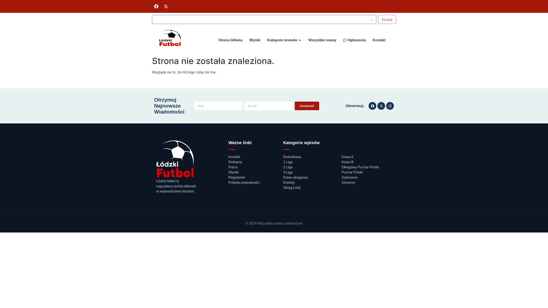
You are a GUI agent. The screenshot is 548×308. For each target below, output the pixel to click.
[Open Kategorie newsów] (300, 40)
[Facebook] (156, 6)
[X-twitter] (166, 6)
